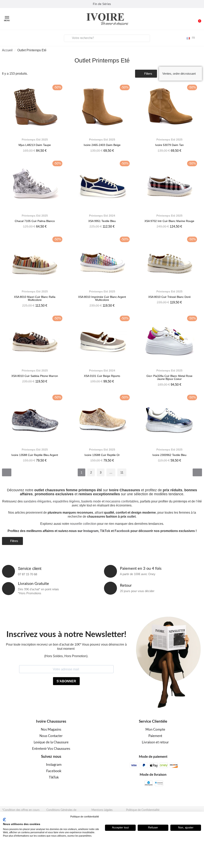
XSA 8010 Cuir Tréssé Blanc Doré (169, 296)
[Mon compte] (6, 37)
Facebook (122, 531)
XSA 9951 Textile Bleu (102, 221)
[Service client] (8, 571)
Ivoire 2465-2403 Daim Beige (102, 145)
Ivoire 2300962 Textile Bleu (169, 455)
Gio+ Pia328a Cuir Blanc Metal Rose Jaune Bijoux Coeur (169, 377)
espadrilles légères (66, 501)
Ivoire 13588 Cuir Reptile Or (102, 455)
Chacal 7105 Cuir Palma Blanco (35, 221)
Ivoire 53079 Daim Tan (169, 145)
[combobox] (107, 38)
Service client (29, 568)
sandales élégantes (37, 501)
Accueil (7, 50)
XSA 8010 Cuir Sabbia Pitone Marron (34, 375)
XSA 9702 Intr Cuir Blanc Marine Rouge (169, 221)
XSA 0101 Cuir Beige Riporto (102, 375)
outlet (131, 516)
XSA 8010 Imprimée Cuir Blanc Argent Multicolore (102, 298)
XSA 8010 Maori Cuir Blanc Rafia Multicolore (34, 298)
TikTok (105, 531)
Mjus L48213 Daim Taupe (35, 145)
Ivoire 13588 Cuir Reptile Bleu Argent (34, 455)
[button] (198, 19)
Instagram (90, 531)
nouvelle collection (83, 523)
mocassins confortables (121, 501)
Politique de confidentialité (84, 816)
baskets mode (91, 501)
